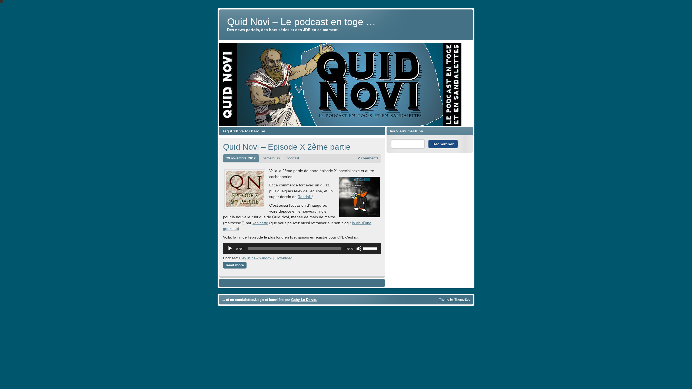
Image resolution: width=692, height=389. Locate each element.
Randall (305, 196)
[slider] (370, 248)
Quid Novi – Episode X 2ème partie (287, 146)
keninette (260, 223)
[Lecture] (230, 248)
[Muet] (359, 248)
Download (283, 258)
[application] (302, 248)
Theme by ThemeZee (454, 299)
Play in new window (255, 258)
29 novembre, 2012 (241, 158)
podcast (293, 158)
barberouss (271, 158)
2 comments (368, 158)
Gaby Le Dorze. (304, 300)
